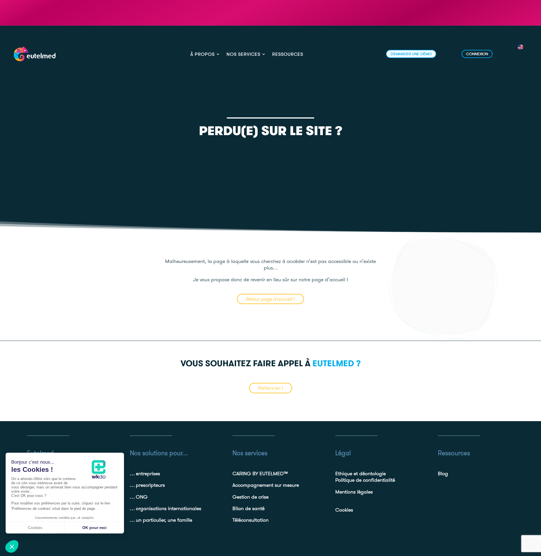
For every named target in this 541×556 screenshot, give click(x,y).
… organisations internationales (165, 508)
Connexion (477, 53)
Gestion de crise (250, 497)
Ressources (287, 54)
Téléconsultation (250, 520)
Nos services (243, 54)
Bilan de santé (248, 508)
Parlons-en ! (270, 388)
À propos (202, 54)
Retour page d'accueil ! (270, 299)
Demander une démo (411, 53)
